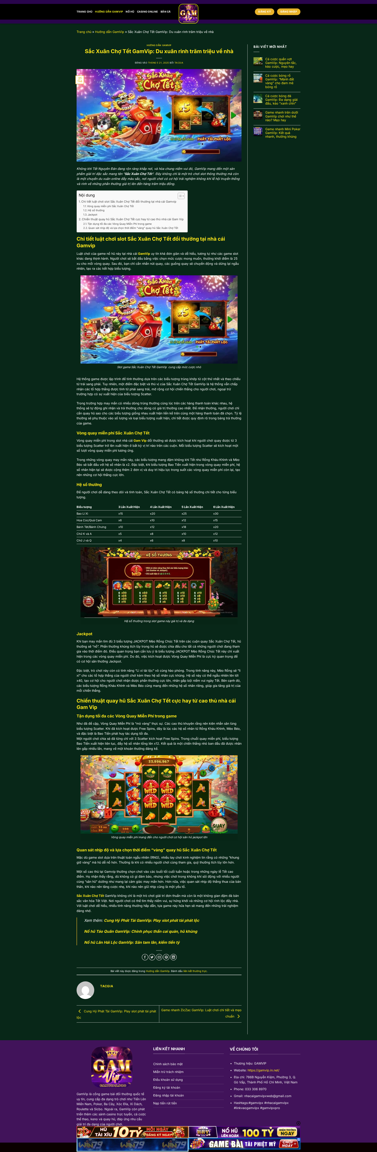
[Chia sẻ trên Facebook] (145, 957)
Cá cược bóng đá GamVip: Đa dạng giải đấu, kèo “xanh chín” (281, 99)
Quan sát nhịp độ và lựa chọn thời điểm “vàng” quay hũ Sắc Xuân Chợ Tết (133, 227)
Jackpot (92, 214)
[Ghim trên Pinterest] (166, 957)
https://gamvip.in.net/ (263, 1070)
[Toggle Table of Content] (179, 196)
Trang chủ (84, 11)
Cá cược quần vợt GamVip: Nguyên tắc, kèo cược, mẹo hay (281, 62)
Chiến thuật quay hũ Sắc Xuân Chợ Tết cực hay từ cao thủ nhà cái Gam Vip (133, 219)
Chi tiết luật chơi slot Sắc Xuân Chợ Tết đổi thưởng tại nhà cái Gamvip (128, 201)
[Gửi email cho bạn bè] (159, 957)
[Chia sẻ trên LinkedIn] (173, 957)
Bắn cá (166, 11)
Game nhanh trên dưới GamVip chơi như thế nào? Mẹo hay (281, 116)
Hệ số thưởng (96, 210)
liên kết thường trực (195, 971)
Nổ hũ (130, 11)
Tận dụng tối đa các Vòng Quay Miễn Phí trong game (120, 223)
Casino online (147, 11)
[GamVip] (188, 14)
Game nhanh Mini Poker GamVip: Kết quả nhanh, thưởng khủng (282, 132)
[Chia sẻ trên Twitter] (152, 957)
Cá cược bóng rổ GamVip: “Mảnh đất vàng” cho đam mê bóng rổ (279, 81)
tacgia (179, 62)
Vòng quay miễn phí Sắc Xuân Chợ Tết (111, 206)
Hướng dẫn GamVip (109, 11)
